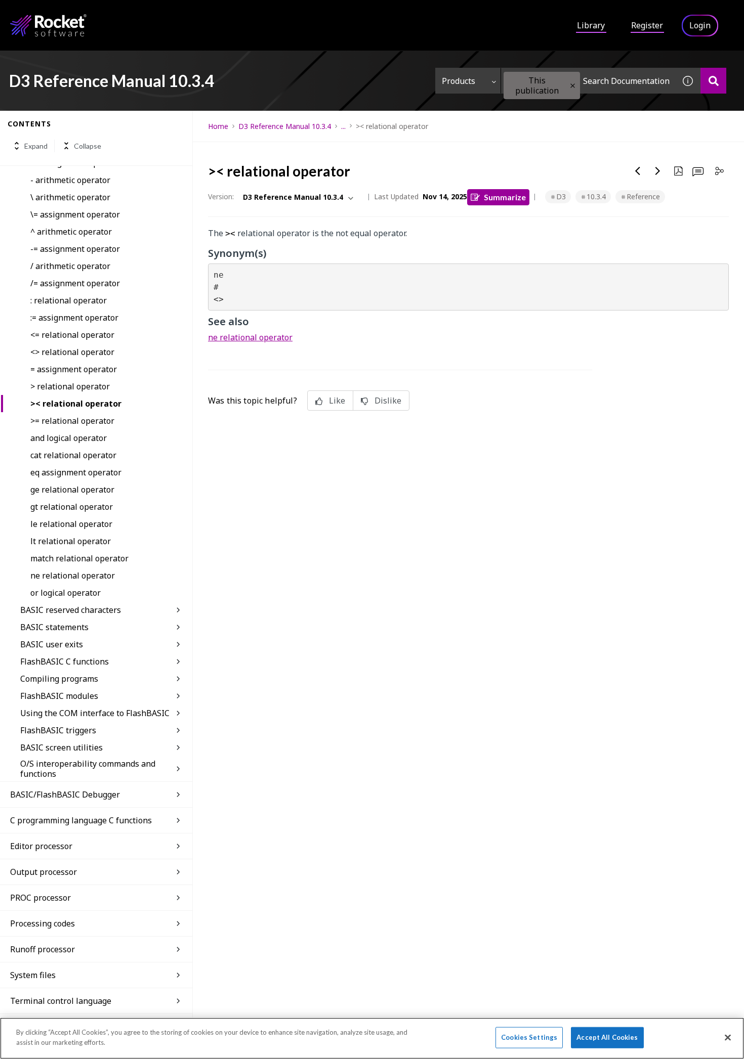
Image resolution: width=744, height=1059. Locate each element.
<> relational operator (72, 352)
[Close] (728, 1037)
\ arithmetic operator (70, 197)
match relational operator (79, 558)
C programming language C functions (81, 820)
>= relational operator (72, 420)
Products (458, 80)
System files (33, 975)
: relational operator (68, 300)
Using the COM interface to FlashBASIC (95, 713)
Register (647, 25)
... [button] (343, 126)
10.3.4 (596, 196)
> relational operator (70, 386)
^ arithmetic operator (71, 231)
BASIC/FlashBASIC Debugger (65, 794)
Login (700, 25)
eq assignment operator (75, 472)
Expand (36, 146)
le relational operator (71, 524)
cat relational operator (73, 455)
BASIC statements (54, 627)
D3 (561, 196)
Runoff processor (42, 949)
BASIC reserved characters (70, 609)
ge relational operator (72, 489)
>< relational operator (75, 403)
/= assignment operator (75, 283)
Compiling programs (59, 678)
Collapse (87, 146)
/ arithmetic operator (70, 266)
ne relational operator (72, 575)
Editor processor (41, 846)
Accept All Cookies (607, 1037)
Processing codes (42, 923)
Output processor (43, 871)
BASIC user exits (51, 644)
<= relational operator (72, 334)
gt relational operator (71, 506)
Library (591, 25)
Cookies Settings (529, 1037)
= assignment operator (73, 369)
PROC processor (40, 897)
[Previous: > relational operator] (638, 171)
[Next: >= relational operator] (658, 171)
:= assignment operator (74, 317)
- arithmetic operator (70, 180)
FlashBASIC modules (59, 695)
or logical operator (65, 592)
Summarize (505, 197)
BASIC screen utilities (61, 747)
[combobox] (588, 81)
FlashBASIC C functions (64, 661)
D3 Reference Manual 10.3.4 (284, 126)
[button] (572, 86)
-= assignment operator (75, 248)
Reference (643, 196)
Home (218, 126)
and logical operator (68, 438)
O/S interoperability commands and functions (87, 769)
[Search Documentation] (713, 81)
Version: (221, 196)
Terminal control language (60, 1000)
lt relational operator (70, 541)
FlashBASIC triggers (58, 730)
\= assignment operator (75, 214)
